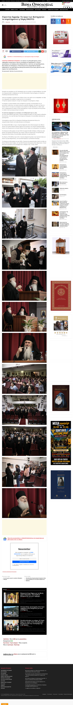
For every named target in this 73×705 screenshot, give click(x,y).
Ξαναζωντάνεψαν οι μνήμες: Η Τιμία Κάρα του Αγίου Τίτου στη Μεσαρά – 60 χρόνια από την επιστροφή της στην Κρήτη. (32, 623)
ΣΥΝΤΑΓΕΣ (3, 688)
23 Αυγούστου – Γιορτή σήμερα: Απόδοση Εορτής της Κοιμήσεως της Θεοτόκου (64, 175)
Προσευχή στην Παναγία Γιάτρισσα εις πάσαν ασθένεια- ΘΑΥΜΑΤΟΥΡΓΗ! (64, 224)
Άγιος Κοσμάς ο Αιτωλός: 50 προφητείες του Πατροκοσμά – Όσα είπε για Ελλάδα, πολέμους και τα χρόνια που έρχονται (36, 675)
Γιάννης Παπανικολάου (57, 138)
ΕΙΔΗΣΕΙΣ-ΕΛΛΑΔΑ (4, 674)
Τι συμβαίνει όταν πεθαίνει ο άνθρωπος (32, 688)
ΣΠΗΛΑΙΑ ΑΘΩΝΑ (64, 188)
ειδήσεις (15, 654)
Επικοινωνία (55, 694)
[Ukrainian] (64, 4)
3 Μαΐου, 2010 (62, 196)
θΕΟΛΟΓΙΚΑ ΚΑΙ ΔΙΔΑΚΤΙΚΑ (6, 686)
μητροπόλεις (23, 639)
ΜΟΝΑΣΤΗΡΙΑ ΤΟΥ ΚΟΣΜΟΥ (53, 9)
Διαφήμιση (44, 694)
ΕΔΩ (12, 641)
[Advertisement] (24, 81)
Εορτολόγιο (6, 643)
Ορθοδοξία (6, 639)
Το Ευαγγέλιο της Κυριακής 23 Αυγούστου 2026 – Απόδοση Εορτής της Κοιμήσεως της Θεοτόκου (64, 215)
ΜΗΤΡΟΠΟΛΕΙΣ (38, 9)
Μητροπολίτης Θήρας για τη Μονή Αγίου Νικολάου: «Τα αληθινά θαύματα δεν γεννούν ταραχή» (31, 594)
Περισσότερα (55, 147)
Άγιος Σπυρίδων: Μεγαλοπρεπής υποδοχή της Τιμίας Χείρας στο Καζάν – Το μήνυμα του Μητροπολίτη (64, 204)
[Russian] (68, 2)
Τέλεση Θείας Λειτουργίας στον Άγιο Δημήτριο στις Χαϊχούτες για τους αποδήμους (32, 608)
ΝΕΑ (15, 639)
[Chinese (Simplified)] (64, 2)
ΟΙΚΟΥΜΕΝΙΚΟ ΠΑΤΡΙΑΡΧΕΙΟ (6, 670)
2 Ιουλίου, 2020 (62, 227)
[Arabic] (62, 2)
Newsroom (8, 22)
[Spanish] (62, 4)
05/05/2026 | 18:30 (15, 22)
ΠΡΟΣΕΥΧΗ (44, 9)
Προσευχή (16, 644)
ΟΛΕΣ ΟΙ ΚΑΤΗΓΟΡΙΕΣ (64, 9)
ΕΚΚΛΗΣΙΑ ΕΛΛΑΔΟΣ (30, 9)
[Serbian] (69, 2)
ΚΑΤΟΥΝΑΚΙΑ (63, 194)
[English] (65, 2)
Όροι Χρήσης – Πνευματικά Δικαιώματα (65, 694)
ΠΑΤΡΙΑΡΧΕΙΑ (22, 9)
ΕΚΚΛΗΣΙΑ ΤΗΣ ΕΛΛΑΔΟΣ (5, 677)
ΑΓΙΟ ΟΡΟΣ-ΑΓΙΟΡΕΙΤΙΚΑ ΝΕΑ (25, 22)
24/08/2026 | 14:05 (29, 626)
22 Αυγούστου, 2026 (65, 138)
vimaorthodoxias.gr (6, 694)
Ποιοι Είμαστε (49, 694)
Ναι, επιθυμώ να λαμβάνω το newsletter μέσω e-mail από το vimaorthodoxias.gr (23, 565)
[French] (66, 2)
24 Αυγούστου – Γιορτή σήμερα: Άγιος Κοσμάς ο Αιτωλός (63, 166)
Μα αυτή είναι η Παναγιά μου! (63, 182)
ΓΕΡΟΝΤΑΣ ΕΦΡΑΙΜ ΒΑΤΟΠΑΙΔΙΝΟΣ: (11, 60)
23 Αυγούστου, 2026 (63, 179)
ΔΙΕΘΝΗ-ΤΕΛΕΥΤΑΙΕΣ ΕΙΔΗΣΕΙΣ (6, 676)
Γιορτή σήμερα (14, 643)
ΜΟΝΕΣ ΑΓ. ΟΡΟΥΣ (14, 9)
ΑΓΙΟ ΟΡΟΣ (7, 9)
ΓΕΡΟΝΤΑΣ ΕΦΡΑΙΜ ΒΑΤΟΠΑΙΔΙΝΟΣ (9, 571)
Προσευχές (3, 683)
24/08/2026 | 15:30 (29, 611)
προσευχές (10, 644)
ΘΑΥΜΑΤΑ (3, 685)
